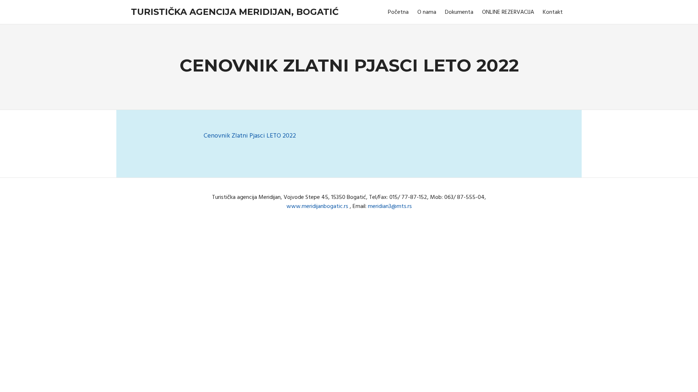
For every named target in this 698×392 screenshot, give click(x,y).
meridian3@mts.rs (390, 206)
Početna (398, 12)
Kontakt (553, 12)
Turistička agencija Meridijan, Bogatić (234, 12)
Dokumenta (459, 12)
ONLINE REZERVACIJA (508, 12)
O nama (426, 12)
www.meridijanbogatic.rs (317, 206)
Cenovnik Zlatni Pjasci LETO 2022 (250, 136)
